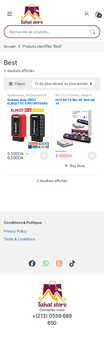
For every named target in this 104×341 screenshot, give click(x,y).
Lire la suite (92, 155)
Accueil (9, 46)
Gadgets (86, 95)
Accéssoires (15, 95)
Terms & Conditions (19, 239)
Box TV (60, 95)
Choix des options (42, 155)
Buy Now (77, 166)
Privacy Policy (15, 231)
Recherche (93, 32)
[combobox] (45, 32)
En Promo (72, 95)
